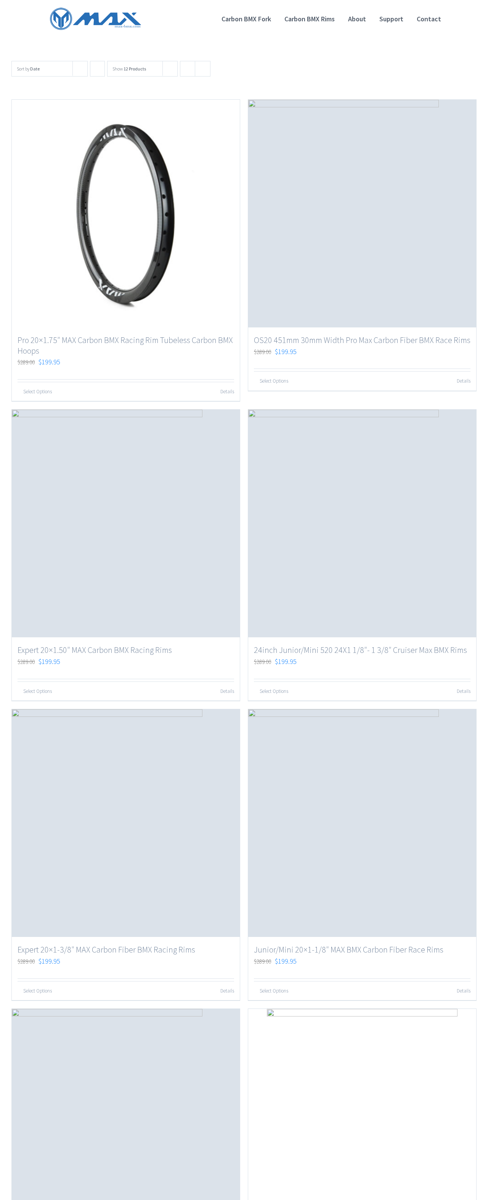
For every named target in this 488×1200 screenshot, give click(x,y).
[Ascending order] (97, 69)
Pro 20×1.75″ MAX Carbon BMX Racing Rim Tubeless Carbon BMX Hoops (125, 345)
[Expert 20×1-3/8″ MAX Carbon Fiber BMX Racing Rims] (126, 823)
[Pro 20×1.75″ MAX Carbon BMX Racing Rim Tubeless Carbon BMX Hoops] (126, 213)
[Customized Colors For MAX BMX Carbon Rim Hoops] (362, 1104)
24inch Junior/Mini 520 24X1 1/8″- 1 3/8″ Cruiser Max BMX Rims (360, 650)
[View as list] (202, 68)
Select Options (37, 391)
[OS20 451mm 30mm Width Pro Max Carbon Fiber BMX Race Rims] (362, 213)
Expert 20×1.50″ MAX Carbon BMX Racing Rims (95, 650)
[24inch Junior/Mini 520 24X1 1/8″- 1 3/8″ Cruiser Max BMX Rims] (362, 523)
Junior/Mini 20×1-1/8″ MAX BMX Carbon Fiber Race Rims (348, 949)
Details (227, 391)
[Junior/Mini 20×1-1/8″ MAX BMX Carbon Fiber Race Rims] (362, 823)
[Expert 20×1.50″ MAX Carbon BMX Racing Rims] (126, 523)
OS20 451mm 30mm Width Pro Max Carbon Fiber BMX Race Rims (362, 340)
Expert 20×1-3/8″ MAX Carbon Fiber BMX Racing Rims (106, 949)
